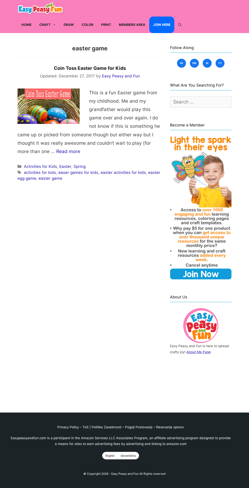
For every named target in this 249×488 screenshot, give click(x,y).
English (109, 455)
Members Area (132, 25)
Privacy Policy (68, 427)
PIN (194, 63)
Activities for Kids (40, 166)
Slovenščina (128, 455)
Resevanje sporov (170, 427)
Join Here (161, 25)
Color (87, 25)
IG (207, 63)
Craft (45, 25)
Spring (80, 166)
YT (220, 63)
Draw (69, 25)
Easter (65, 166)
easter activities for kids (123, 172)
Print (106, 25)
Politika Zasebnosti (106, 427)
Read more (68, 151)
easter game (50, 178)
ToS (85, 427)
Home (26, 25)
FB (181, 63)
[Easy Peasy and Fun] (41, 8)
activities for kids (40, 172)
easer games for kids (78, 172)
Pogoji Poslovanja (139, 427)
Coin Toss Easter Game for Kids (90, 68)
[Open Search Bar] (179, 25)
